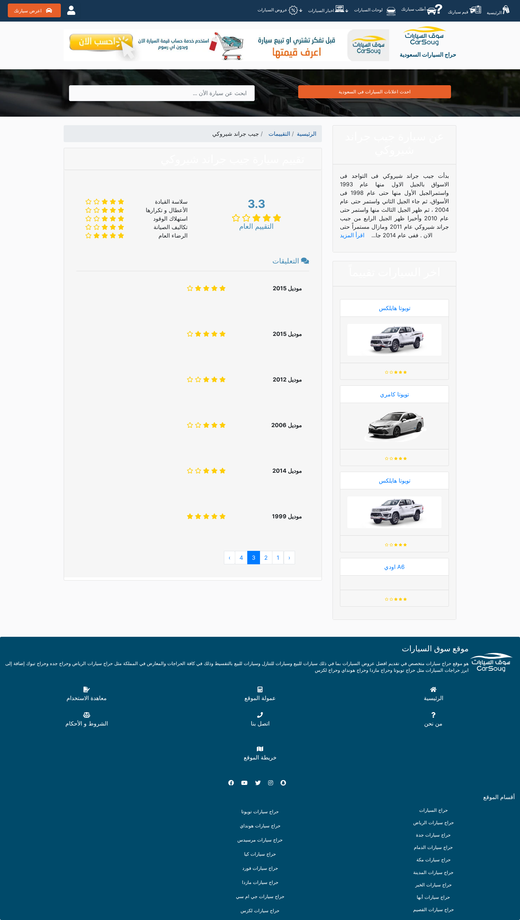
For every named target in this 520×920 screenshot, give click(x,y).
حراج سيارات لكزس (260, 910)
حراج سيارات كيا (260, 854)
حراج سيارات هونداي (260, 825)
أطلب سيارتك (414, 9)
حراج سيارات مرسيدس (260, 840)
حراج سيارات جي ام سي (260, 896)
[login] (71, 10)
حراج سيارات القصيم (433, 909)
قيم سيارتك (458, 11)
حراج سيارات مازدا (260, 882)
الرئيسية (495, 12)
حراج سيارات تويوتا (260, 811)
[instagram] (273, 782)
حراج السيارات (433, 810)
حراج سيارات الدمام (433, 847)
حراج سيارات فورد (260, 868)
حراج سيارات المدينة (433, 872)
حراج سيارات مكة (433, 859)
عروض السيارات (273, 10)
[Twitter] (260, 782)
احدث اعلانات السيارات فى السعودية (375, 91)
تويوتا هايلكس (394, 307)
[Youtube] (247, 782)
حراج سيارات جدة (433, 835)
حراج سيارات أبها (433, 897)
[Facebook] (233, 782)
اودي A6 (394, 566)
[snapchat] (286, 782)
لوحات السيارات (369, 9)
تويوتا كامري (394, 394)
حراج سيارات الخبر (433, 884)
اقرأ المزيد (353, 235)
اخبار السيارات (321, 10)
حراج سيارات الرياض (433, 822)
